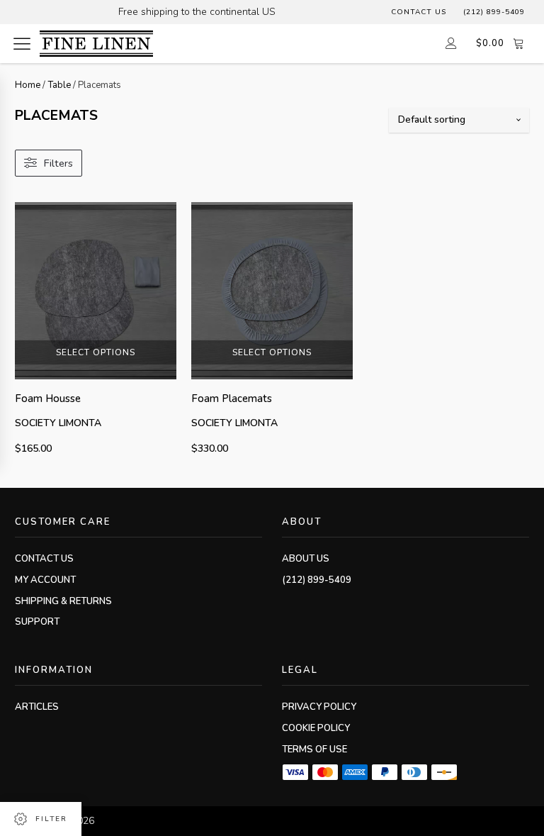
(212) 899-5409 (494, 12)
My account (45, 580)
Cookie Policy (316, 728)
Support (37, 621)
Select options (95, 352)
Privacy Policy (319, 707)
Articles (37, 707)
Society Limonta (58, 423)
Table (59, 85)
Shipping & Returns (63, 601)
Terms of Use (314, 749)
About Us (305, 558)
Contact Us (418, 12)
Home (27, 85)
